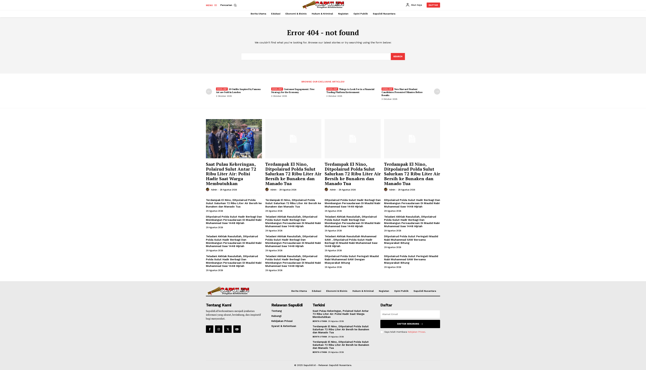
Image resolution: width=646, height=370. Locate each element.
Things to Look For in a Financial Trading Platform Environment (350, 90)
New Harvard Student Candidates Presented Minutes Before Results (402, 92)
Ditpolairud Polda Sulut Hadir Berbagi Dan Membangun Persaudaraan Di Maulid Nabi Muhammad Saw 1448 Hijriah (353, 203)
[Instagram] (218, 329)
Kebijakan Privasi (416, 332)
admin (214, 189)
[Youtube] (237, 329)
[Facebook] (209, 329)
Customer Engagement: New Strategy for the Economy (293, 90)
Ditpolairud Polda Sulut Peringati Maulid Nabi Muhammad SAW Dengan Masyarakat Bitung (352, 259)
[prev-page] (209, 92)
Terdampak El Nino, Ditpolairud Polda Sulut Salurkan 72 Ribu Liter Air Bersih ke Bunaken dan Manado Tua (293, 173)
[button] (229, 5)
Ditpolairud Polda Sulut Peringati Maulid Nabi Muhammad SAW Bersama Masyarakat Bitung (411, 239)
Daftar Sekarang (408, 324)
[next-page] (437, 92)
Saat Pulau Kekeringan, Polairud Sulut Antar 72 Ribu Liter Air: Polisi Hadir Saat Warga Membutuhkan (231, 173)
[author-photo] (208, 189)
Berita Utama (320, 321)
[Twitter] (227, 329)
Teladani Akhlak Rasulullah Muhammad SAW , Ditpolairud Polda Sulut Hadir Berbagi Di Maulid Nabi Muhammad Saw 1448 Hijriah (351, 241)
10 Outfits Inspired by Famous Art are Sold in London (238, 90)
